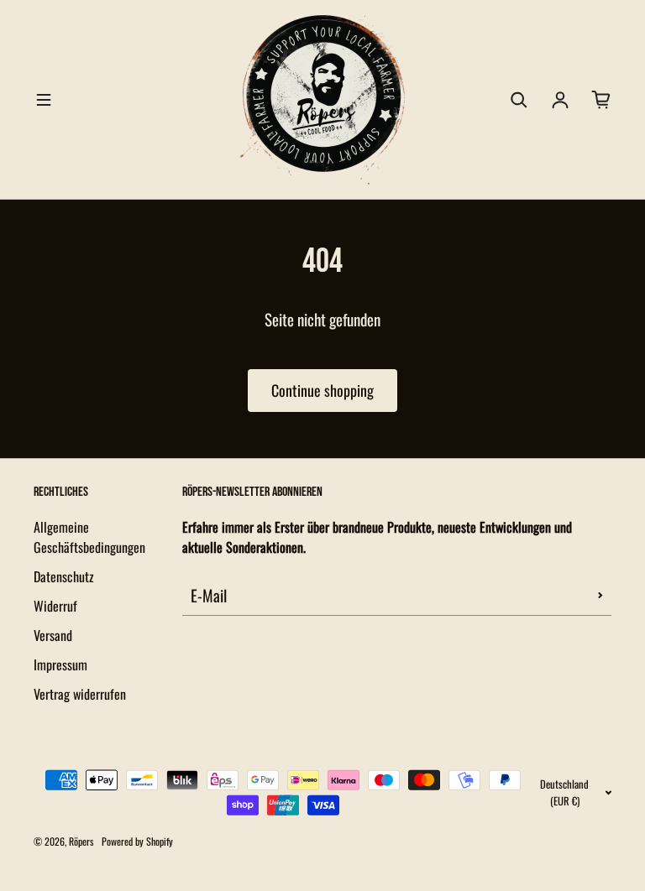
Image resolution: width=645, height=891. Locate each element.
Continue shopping (322, 390)
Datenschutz (64, 576)
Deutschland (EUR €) (564, 792)
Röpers (81, 841)
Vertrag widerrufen (80, 694)
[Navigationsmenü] (44, 100)
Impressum (60, 664)
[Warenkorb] (601, 100)
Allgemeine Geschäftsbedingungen (89, 537)
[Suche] (519, 100)
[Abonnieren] (600, 595)
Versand (53, 635)
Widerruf (55, 606)
